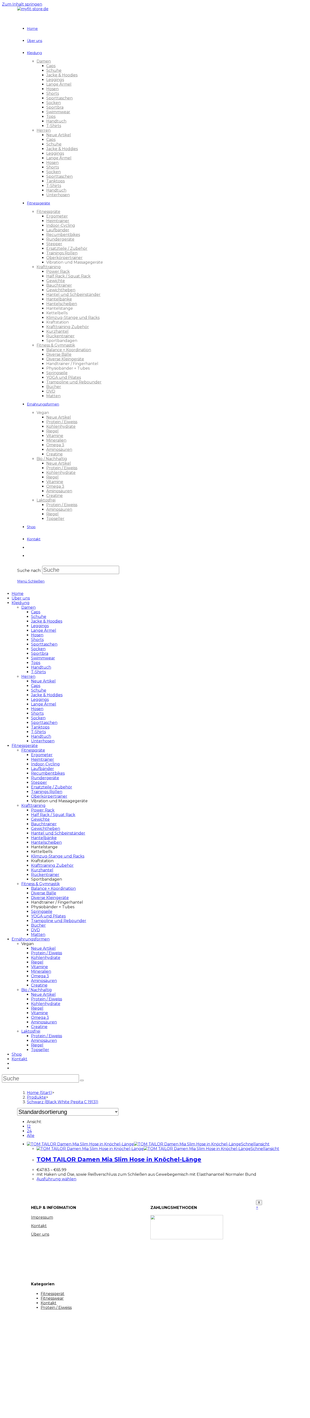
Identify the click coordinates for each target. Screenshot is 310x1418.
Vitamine (39, 966)
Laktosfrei (30, 1031)
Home (17, 593)
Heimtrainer (42, 759)
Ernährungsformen (31, 939)
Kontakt (19, 1059)
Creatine (39, 985)
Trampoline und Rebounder (58, 920)
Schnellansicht (255, 1144)
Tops (35, 662)
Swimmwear (43, 658)
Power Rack (42, 810)
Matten (38, 934)
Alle (30, 1135)
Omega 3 (40, 976)
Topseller (40, 1049)
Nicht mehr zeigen (90, 1410)
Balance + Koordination (53, 888)
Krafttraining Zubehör (52, 865)
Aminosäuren (44, 980)
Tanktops (40, 727)
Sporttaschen (44, 644)
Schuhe (38, 616)
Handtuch (41, 667)
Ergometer (42, 755)
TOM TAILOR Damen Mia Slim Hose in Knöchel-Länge (119, 1159)
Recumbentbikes (48, 773)
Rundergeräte (45, 778)
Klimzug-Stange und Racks (57, 856)
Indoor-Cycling (45, 764)
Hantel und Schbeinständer (58, 833)
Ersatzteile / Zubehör (51, 787)
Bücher (38, 925)
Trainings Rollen (46, 791)
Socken (38, 649)
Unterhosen (42, 741)
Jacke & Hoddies (46, 695)
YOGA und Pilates (48, 916)
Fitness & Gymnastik (40, 884)
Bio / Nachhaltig (36, 990)
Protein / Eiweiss (46, 953)
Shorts (37, 639)
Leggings (40, 626)
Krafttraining (33, 805)
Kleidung (21, 602)
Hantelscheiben (46, 842)
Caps (35, 612)
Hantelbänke (44, 837)
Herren (28, 676)
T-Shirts (38, 672)
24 (29, 1131)
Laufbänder (42, 768)
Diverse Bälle (43, 893)
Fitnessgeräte (25, 745)
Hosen (37, 635)
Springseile (41, 911)
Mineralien (41, 971)
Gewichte (40, 819)
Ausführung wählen (56, 1179)
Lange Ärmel (43, 630)
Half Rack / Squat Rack (53, 814)
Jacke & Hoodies (46, 621)
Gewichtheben (45, 828)
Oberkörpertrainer (49, 796)
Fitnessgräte (33, 750)
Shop (17, 1054)
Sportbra (39, 653)
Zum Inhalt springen (22, 4)
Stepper (39, 782)
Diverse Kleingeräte (50, 897)
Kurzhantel (42, 870)
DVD (35, 930)
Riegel (37, 962)
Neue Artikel (43, 681)
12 (29, 1126)
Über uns (21, 598)
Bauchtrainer (44, 824)
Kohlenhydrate (45, 957)
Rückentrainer (45, 874)
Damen (28, 607)
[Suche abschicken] (82, 1080)
